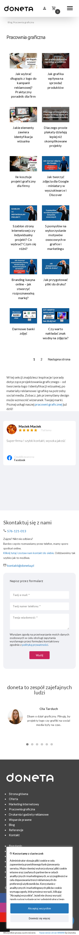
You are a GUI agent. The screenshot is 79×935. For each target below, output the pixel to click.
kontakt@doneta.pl (20, 565)
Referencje (16, 830)
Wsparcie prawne (20, 819)
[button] (27, 744)
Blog (10, 22)
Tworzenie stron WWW (52, 932)
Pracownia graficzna (22, 809)
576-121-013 (16, 531)
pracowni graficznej (48, 404)
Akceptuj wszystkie (39, 908)
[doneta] (18, 8)
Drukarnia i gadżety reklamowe (29, 814)
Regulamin (15, 846)
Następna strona (59, 359)
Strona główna (18, 794)
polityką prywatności (35, 644)
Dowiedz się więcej (39, 918)
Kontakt (14, 835)
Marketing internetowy (24, 804)
